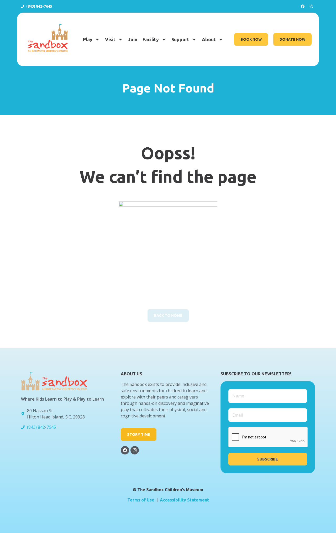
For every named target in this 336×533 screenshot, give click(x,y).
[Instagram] (311, 6)
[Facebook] (302, 6)
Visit (110, 39)
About (209, 39)
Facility (151, 39)
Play (87, 39)
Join (132, 39)
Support (180, 39)
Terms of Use (140, 500)
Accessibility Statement (184, 500)
